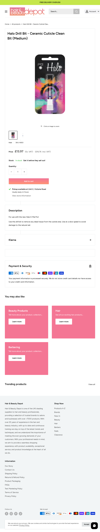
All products (16, 24)
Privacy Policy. (24, 525)
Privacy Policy (10, 496)
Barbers (57, 427)
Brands (57, 412)
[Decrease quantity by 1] (11, 172)
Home (7, 24)
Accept (86, 524)
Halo (10, 142)
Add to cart (29, 181)
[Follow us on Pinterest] (16, 513)
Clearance (58, 435)
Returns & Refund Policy (15, 477)
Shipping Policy (11, 473)
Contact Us (9, 470)
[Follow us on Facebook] (6, 513)
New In (57, 416)
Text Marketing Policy (13, 489)
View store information (21, 196)
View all (92, 384)
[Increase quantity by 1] (24, 172)
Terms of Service (12, 492)
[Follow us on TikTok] (20, 513)
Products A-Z (59, 408)
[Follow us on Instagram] (11, 513)
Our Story (9, 466)
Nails (56, 431)
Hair (56, 423)
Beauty (57, 420)
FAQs (7, 485)
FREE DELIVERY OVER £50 (50, 2)
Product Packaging (12, 481)
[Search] (76, 11)
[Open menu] (6, 12)
